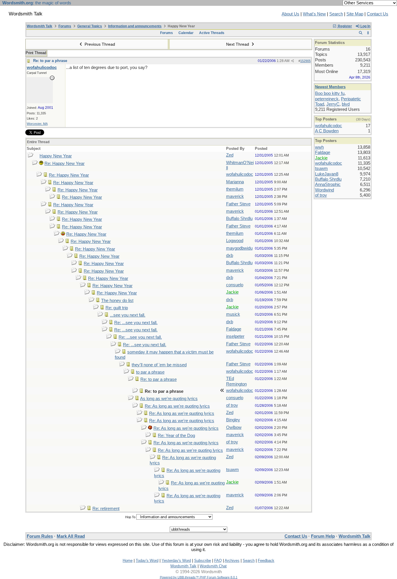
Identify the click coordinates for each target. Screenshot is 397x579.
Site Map (354, 14)
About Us (290, 14)
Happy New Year (56, 156)
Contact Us (377, 14)
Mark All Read (71, 536)
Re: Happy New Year (64, 163)
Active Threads (211, 33)
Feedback (266, 560)
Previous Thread (99, 44)
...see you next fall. (127, 315)
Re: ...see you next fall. (136, 322)
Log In (365, 26)
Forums (64, 26)
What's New (314, 14)
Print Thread (36, 53)
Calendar (186, 33)
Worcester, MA (37, 123)
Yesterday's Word (176, 560)
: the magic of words (36, 3)
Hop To (130, 517)
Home (128, 560)
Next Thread (238, 44)
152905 (305, 61)
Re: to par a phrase (50, 60)
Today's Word (147, 560)
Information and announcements (135, 26)
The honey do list (117, 300)
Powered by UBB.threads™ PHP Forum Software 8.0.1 (198, 577)
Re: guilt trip (116, 308)
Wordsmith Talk (39, 26)
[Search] (360, 32)
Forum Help (323, 536)
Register (344, 26)
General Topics (89, 26)
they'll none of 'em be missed (159, 365)
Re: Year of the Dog (176, 435)
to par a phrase (150, 372)
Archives (232, 560)
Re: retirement (105, 508)
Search (336, 14)
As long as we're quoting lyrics (169, 398)
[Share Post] (292, 61)
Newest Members (330, 87)
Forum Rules (40, 536)
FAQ (218, 560)
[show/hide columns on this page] (368, 33)
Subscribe (202, 560)
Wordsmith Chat (213, 566)
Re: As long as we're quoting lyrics (177, 406)
